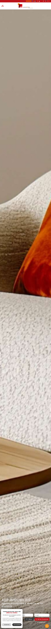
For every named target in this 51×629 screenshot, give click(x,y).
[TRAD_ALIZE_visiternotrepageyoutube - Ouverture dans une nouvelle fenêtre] (39, 1)
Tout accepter (16, 624)
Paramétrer (6, 624)
